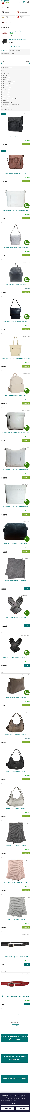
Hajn (5, 85)
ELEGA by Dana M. (8, 81)
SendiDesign (7, 102)
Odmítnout (8, 1108)
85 (2, 1010)
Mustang (6, 96)
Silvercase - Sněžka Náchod (11, 104)
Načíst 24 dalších (15, 1015)
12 (18, 1019)
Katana (6, 92)
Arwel (6, 73)
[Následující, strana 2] (15, 1019)
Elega (6, 79)
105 (5, 971)
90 (2, 971)
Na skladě (7, 67)
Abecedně (13, 53)
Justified (6, 89)
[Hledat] (20, 1)
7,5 (2, 672)
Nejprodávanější (5, 53)
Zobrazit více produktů (15, 46)
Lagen (6, 94)
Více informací (12, 1100)
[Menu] (27, 1)
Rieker (5, 100)
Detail (26, 588)
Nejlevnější (12, 50)
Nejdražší (18, 50)
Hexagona (6, 87)
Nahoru (16, 1025)
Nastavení (15, 1103)
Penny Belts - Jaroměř (10, 98)
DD (5, 75)
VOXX (6, 106)
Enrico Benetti (7, 83)
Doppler (6, 77)
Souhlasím (22, 1108)
